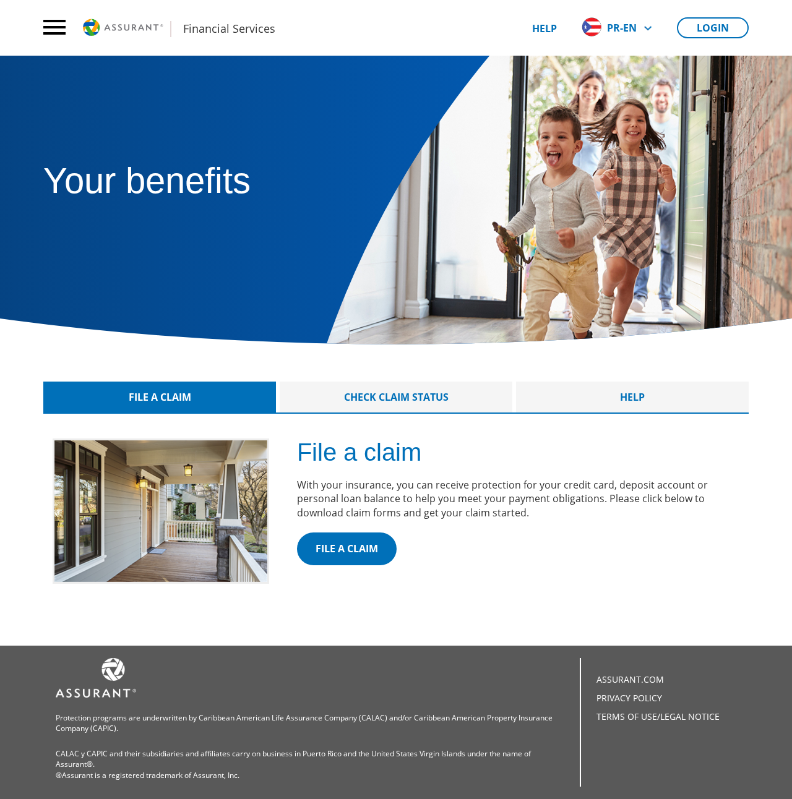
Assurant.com (630, 679)
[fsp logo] (124, 28)
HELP (544, 28)
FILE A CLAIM (347, 548)
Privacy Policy (629, 698)
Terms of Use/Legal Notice (658, 716)
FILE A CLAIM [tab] (160, 397)
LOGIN (713, 28)
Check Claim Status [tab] (396, 397)
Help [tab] (632, 397)
